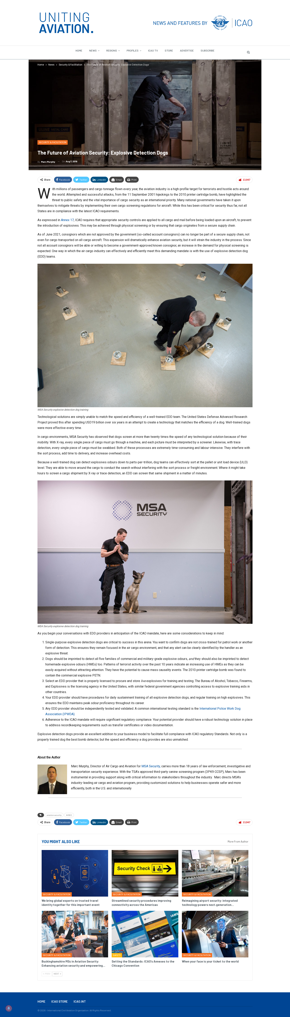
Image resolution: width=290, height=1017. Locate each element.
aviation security (54, 815)
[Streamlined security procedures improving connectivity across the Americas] (145, 873)
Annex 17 (67, 220)
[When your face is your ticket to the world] (215, 934)
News (93, 50)
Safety (117, 955)
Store (169, 50)
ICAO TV (153, 50)
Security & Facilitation (52, 142)
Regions (111, 50)
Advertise (187, 50)
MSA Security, (151, 766)
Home (79, 50)
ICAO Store (59, 1001)
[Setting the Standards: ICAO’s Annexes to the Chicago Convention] (145, 934)
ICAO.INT (80, 1001)
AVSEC (69, 815)
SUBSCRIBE (207, 50)
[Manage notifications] (9, 1008)
